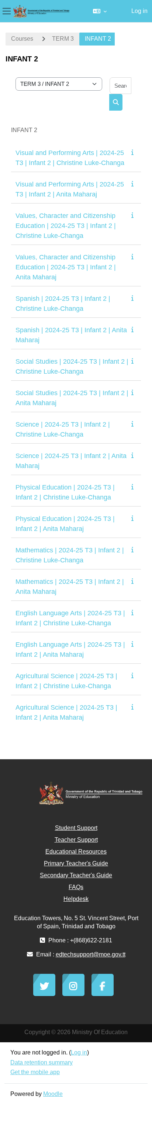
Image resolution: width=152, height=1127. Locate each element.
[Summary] (134, 152)
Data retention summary (41, 1062)
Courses (22, 39)
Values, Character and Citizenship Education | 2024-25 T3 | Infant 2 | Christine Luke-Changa (65, 225)
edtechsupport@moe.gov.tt (90, 954)
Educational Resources (76, 851)
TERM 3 (63, 39)
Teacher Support (76, 840)
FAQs (76, 887)
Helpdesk (76, 899)
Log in (139, 11)
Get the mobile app (35, 1072)
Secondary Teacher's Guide (76, 875)
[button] (100, 11)
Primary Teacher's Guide (76, 863)
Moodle (53, 1094)
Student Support (76, 828)
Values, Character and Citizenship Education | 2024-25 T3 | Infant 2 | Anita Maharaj (65, 267)
